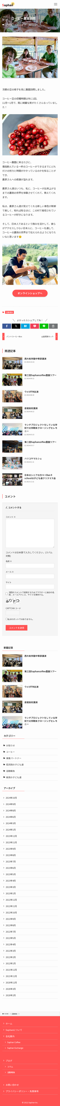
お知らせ (10, 745)
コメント (11, 516)
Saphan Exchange (15, 1048)
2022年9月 (11, 918)
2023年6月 (11, 867)
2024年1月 (11, 829)
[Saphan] (8, 4)
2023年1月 (11, 893)
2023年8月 (11, 855)
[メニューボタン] (55, 4)
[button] (6, 326)
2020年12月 (11, 982)
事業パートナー (13, 758)
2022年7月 (11, 931)
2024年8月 (11, 810)
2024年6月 (11, 816)
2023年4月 (11, 880)
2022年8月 (11, 925)
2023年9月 (11, 848)
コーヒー (10, 751)
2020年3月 (11, 988)
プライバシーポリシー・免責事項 (22, 1091)
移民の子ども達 (13, 777)
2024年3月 (11, 823)
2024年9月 (11, 804)
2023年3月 (11, 886)
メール (10, 571)
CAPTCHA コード (13, 608)
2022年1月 (11, 963)
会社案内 (10, 1036)
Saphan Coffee (13, 1042)
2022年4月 (11, 944)
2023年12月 (11, 835)
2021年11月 (11, 976)
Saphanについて (14, 1029)
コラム (10, 1066)
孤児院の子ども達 (15, 764)
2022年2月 (11, 957)
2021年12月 (11, 969)
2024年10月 (11, 797)
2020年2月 (11, 995)
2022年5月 (11, 937)
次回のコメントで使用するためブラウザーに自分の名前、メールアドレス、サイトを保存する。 (31, 593)
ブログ (9, 1060)
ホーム (9, 1023)
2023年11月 (11, 842)
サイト (8, 582)
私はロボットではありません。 (21, 619)
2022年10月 (11, 912)
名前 (9, 561)
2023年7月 (11, 861)
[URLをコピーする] (53, 326)
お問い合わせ (12, 1084)
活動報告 (9, 24)
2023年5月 (11, 874)
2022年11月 (11, 906)
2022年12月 (11, 899)
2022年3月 (11, 950)
